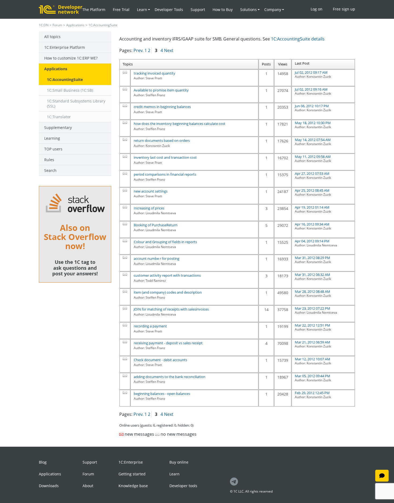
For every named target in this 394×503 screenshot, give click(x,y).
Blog (43, 462)
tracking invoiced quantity (154, 73)
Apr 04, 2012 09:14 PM (312, 241)
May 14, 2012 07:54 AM (313, 139)
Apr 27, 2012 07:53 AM (312, 173)
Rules (49, 159)
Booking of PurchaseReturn (155, 225)
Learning (52, 138)
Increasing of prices (149, 208)
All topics (52, 36)
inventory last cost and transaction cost (165, 157)
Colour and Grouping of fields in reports (165, 241)
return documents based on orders (162, 140)
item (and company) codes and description (168, 292)
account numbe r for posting (156, 258)
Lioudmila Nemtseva (322, 245)
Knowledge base (133, 485)
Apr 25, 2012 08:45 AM (312, 190)
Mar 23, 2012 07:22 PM (312, 308)
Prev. (138, 50)
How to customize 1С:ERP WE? (71, 58)
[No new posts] (125, 72)
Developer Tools (169, 9)
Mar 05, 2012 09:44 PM (312, 375)
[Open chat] (382, 476)
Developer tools (183, 485)
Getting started (132, 473)
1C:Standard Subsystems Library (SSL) (76, 103)
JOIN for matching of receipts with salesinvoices (171, 309)
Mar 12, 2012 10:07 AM (312, 359)
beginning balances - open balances (162, 393)
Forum (57, 25)
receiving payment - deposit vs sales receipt (168, 343)
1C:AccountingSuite (65, 79)
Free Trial (121, 9)
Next (168, 50)
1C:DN (44, 25)
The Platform (93, 9)
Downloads (49, 485)
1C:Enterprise (130, 462)
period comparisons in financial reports (165, 174)
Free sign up (344, 9)
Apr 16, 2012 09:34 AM (312, 224)
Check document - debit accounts (160, 359)
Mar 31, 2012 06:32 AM (312, 274)
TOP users (53, 148)
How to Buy (223, 9)
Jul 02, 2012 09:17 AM (311, 72)
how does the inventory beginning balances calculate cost (179, 123)
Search (50, 170)
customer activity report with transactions (167, 275)
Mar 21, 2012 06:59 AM (312, 342)
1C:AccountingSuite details (298, 39)
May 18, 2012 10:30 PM (313, 122)
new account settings (151, 191)
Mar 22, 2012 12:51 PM (312, 325)
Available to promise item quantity (161, 90)
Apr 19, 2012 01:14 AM (312, 207)
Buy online (178, 462)
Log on (316, 9)
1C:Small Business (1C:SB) (70, 90)
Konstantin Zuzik (319, 76)
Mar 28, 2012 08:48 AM (312, 291)
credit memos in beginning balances (162, 106)
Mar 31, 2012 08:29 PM (312, 257)
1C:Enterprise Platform (64, 47)
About (88, 485)
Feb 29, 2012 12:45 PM (312, 392)
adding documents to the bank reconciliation (169, 376)
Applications (75, 25)
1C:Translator (59, 116)
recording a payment (150, 326)
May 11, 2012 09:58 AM (313, 156)
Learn (174, 473)
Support (198, 9)
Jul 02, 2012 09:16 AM (311, 89)
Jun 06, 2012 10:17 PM (312, 105)
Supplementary (58, 127)
